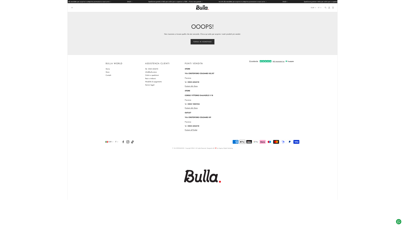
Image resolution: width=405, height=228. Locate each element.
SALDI (111, 1)
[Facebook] (123, 141)
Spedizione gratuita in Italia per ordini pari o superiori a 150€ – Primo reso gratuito (157, 1)
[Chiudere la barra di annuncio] (335, 1)
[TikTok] (132, 141)
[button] (72, 8)
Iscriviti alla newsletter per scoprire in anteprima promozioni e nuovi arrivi (68, 1)
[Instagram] (127, 141)
